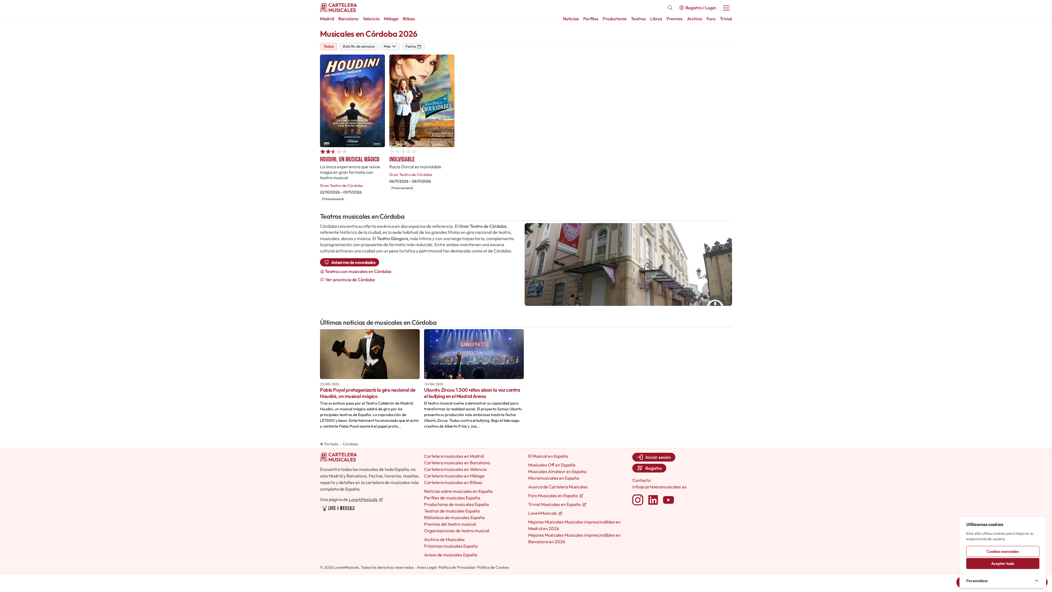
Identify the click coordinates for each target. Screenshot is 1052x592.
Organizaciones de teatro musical (456, 530)
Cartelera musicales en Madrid (454, 456)
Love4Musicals (363, 499)
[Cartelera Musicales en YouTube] (668, 499)
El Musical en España (548, 456)
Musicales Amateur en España (557, 471)
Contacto (641, 480)
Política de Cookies (493, 567)
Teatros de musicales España (452, 511)
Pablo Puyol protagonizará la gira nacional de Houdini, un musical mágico (368, 393)
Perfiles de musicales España (452, 497)
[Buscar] (670, 7)
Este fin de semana (359, 46)
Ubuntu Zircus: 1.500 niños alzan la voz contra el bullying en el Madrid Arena (472, 393)
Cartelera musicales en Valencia (455, 469)
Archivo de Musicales (444, 539)
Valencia (371, 18)
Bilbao (409, 18)
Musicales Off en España (551, 465)
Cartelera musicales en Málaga (454, 476)
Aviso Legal (426, 567)
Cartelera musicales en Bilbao (453, 482)
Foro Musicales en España (553, 495)
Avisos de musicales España (450, 554)
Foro (711, 18)
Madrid (327, 18)
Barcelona (348, 18)
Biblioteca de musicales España (454, 517)
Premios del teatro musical (450, 524)
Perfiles (590, 18)
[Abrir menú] (726, 8)
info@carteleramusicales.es (659, 486)
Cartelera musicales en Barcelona (457, 462)
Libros (656, 18)
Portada (331, 444)
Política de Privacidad (457, 567)
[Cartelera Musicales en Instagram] (637, 499)
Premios (675, 18)
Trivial (726, 18)
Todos (329, 46)
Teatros (638, 18)
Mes (387, 46)
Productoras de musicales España (456, 504)
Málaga (391, 18)
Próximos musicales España (451, 546)
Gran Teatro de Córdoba (341, 185)
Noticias (571, 18)
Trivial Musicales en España (555, 504)
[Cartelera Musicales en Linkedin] (653, 499)
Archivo (694, 18)
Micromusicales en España (553, 478)
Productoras (615, 18)
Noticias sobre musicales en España (458, 491)
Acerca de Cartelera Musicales (558, 486)
